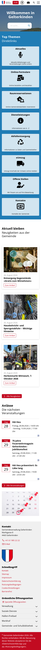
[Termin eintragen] (38, 436)
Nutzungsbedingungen (11, 584)
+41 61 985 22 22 (12, 540)
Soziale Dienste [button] (9, 611)
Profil (15, 3)
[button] (28, 2)
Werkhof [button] (6, 620)
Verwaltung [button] (7, 606)
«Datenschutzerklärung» (12, 643)
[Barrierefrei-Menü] (22, 2)
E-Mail (7, 544)
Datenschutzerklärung (11, 581)
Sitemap (5, 574)
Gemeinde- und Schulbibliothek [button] (17, 625)
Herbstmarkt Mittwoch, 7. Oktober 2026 (18, 377)
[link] (20, 56)
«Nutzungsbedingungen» (15, 646)
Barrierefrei (7, 591)
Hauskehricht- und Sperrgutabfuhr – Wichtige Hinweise (18, 328)
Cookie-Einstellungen (11, 588)
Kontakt (5, 570)
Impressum (7, 577)
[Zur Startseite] (6, 2)
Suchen (34, 2)
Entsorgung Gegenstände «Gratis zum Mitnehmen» (17, 279)
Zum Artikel (10, 285)
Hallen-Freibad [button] (9, 616)
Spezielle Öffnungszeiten (15, 602)
